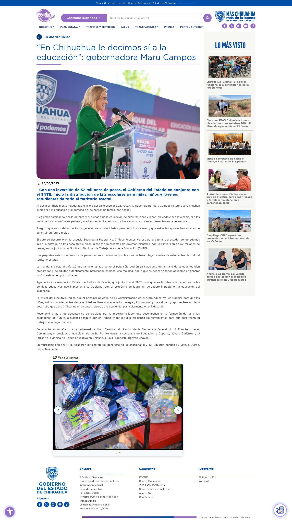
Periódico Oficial (89, 492)
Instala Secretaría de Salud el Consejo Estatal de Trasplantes (226, 160)
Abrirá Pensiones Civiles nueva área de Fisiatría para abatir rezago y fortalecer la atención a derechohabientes (229, 198)
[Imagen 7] (130, 446)
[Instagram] (53, 504)
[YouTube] (60, 504)
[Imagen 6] (126, 446)
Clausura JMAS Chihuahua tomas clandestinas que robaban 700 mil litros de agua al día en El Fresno (228, 123)
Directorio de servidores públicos (99, 481)
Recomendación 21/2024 (94, 508)
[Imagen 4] (118, 446)
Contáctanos (146, 497)
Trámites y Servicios (100, 27)
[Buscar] (207, 18)
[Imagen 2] (110, 446)
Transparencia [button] (145, 27)
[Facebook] (39, 504)
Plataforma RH (207, 477)
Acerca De (145, 493)
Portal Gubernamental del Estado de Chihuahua (45, 11)
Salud (125, 27)
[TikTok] (66, 504)
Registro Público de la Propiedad (99, 496)
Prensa (169, 27)
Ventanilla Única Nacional (95, 504)
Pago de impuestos (91, 489)
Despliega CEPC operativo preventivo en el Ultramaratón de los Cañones (227, 238)
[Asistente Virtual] (280, 510)
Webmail (204, 481)
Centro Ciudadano (150, 481)
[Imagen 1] (106, 446)
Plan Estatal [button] (69, 27)
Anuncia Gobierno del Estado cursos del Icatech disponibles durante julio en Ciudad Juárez (226, 277)
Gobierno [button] (45, 27)
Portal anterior (191, 27)
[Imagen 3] (114, 446)
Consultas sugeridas (82, 17)
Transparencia (88, 500)
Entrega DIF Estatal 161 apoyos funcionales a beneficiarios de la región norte (227, 84)
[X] (46, 504)
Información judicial (91, 485)
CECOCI (143, 477)
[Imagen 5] (122, 446)
